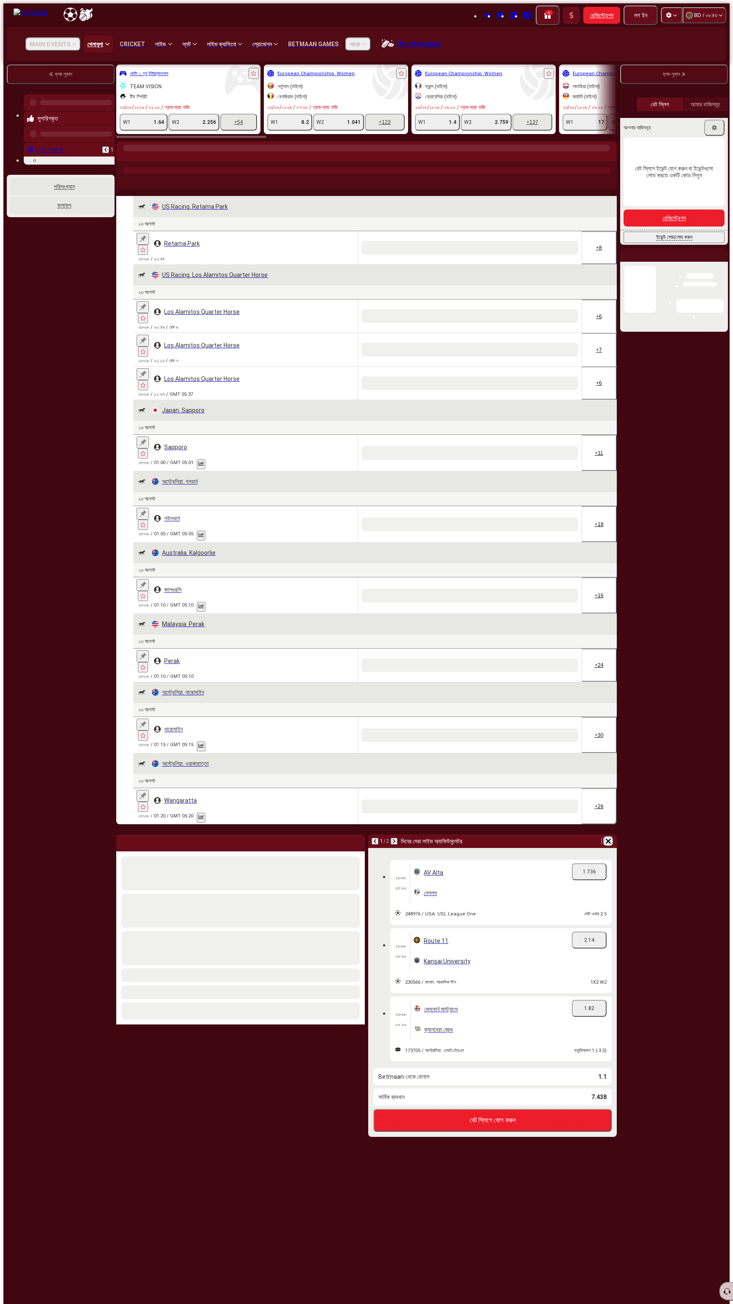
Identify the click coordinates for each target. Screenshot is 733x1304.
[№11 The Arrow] (279, 884)
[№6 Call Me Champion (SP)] (350, 390)
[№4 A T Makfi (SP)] (350, 742)
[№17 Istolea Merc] (528, 956)
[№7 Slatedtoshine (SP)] (421, 458)
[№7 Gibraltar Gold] (279, 1247)
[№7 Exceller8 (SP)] (386, 390)
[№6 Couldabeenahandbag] (528, 1175)
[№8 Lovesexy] (492, 1175)
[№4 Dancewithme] (386, 1098)
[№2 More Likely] (457, 1247)
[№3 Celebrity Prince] (421, 1247)
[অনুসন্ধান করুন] (609, 156)
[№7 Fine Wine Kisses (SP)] (279, 247)
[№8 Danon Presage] (279, 528)
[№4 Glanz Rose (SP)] (386, 599)
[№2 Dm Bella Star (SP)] (528, 247)
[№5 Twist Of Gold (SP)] (564, 1098)
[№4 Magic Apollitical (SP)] (421, 247)
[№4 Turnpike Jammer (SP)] (314, 458)
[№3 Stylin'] (279, 1098)
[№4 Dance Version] (421, 1175)
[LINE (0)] (125, 156)
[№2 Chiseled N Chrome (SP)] (279, 458)
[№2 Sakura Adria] (457, 528)
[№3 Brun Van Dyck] (492, 528)
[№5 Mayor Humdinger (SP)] (457, 458)
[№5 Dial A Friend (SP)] (314, 316)
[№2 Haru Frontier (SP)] (528, 599)
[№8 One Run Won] (386, 813)
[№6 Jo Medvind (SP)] (457, 742)
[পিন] (143, 239)
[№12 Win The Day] (350, 884)
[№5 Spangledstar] (386, 1247)
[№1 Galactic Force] (528, 1027)
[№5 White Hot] (350, 1175)
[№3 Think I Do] (386, 884)
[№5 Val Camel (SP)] (492, 390)
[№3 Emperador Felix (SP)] (279, 390)
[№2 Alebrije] (314, 1175)
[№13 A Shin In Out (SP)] (564, 599)
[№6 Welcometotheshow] (457, 956)
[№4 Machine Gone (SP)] (457, 390)
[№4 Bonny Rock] (564, 1247)
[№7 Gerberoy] (386, 528)
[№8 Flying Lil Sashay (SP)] (350, 247)
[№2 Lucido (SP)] (564, 742)
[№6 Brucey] (386, 1027)
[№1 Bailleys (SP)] (492, 247)
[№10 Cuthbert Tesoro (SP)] (492, 671)
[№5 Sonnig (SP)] (386, 742)
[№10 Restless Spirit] (279, 1027)
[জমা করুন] (571, 15)
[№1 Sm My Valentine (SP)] (350, 458)
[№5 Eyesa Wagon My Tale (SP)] (314, 247)
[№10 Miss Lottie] (564, 1175)
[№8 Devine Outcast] (528, 884)
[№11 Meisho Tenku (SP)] (457, 599)
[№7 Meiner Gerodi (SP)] (314, 742)
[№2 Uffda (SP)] (350, 316)
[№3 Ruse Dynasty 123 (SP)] (386, 247)
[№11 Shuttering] (564, 1027)
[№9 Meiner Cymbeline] (314, 528)
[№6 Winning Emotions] (279, 813)
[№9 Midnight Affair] (314, 884)
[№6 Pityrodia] (564, 528)
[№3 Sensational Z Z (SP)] (457, 316)
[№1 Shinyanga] (350, 528)
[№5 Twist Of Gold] (421, 1098)
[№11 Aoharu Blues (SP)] (564, 671)
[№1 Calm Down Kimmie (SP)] (421, 316)
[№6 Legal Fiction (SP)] (386, 316)
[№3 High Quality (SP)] (279, 671)
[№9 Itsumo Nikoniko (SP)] (421, 742)
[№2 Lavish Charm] (350, 1098)
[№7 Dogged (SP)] (279, 599)
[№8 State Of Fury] (492, 1247)
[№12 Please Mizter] (528, 1247)
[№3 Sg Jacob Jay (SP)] (386, 458)
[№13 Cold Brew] (314, 956)
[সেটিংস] (671, 15)
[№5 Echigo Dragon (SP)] (492, 599)
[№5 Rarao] (421, 528)
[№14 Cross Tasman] (279, 956)
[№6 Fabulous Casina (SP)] (457, 247)
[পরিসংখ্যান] (200, 540)
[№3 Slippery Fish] (386, 1175)
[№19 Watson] (421, 956)
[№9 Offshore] (457, 1175)
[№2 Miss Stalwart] (492, 884)
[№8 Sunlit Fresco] (457, 1098)
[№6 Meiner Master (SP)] (421, 599)
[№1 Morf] (279, 1175)
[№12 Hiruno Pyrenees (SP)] (350, 671)
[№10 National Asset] (421, 884)
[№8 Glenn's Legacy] (314, 1027)
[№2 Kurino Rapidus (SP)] (386, 671)
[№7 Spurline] (457, 884)
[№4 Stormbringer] (350, 813)
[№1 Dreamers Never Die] (314, 1247)
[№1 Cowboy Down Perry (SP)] (421, 390)
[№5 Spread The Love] (314, 813)
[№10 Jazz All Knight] (492, 813)
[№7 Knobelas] (386, 956)
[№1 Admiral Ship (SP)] (350, 599)
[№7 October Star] (564, 813)
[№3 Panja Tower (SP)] (528, 742)
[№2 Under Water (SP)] (314, 390)
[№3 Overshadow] (350, 1027)
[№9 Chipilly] (350, 1247)
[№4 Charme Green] (528, 528)
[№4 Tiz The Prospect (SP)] (279, 316)
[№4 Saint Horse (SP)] (528, 671)
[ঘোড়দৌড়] (141, 156)
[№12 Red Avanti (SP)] (492, 742)
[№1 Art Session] (314, 1098)
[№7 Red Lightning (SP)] (314, 671)
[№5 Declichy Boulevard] (350, 956)
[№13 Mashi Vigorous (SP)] (457, 671)
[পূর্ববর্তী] (105, 143)
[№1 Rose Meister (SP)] (421, 671)
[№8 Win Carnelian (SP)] (279, 742)
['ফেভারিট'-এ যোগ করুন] (254, 73)
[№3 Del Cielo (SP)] (314, 599)
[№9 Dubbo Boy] (421, 813)
